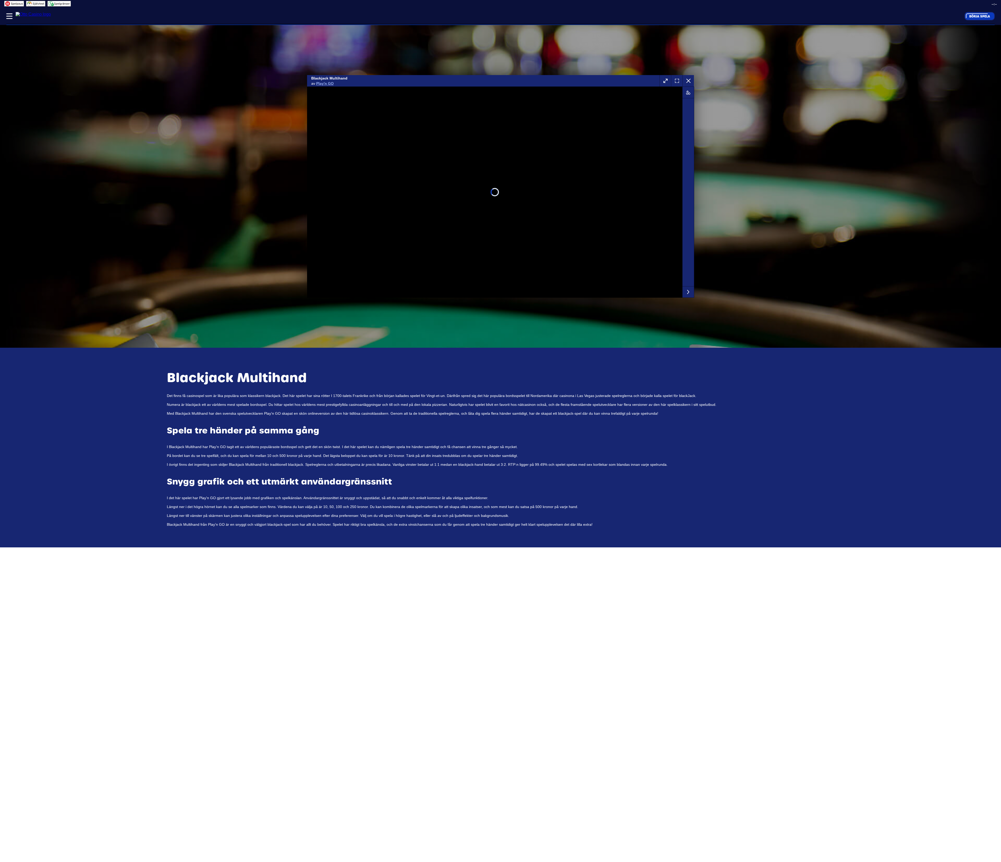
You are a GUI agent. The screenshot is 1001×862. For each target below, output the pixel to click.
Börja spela (979, 16)
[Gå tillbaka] (688, 81)
